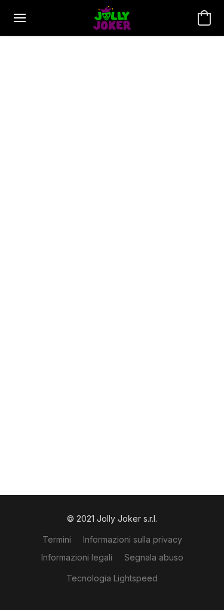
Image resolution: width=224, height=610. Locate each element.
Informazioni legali (76, 557)
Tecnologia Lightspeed (112, 578)
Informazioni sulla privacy (132, 539)
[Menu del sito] (19, 18)
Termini (56, 539)
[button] (111, 18)
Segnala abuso (153, 557)
